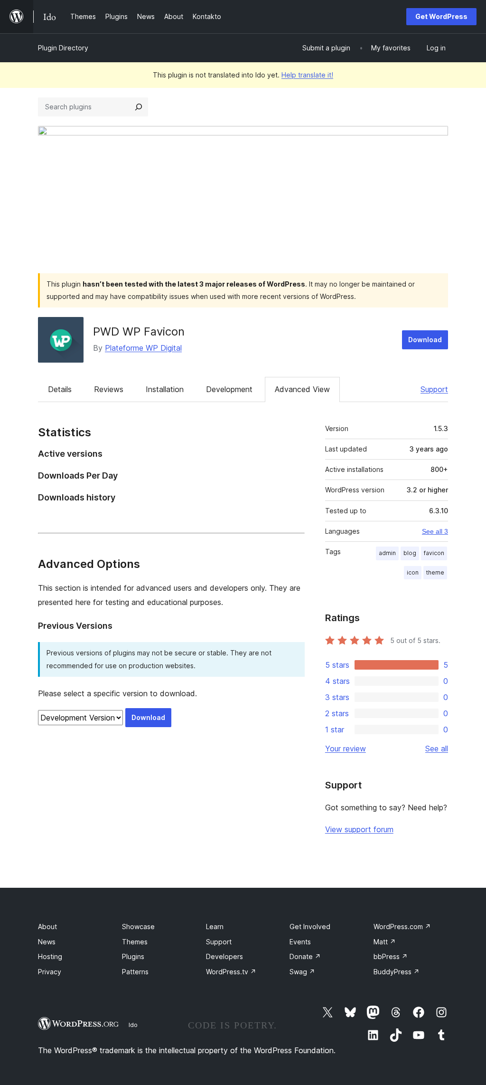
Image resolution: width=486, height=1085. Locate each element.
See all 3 (435, 531)
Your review (345, 748)
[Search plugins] (138, 106)
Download (425, 340)
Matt (385, 942)
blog (409, 553)
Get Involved (310, 926)
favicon (434, 553)
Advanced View (302, 389)
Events (300, 942)
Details (60, 389)
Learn (215, 926)
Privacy (49, 972)
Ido (133, 1024)
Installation (165, 389)
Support (434, 389)
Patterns (135, 972)
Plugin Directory (63, 48)
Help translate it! (307, 75)
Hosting (50, 956)
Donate (305, 956)
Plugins (133, 956)
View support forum (359, 829)
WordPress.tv (231, 972)
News (47, 942)
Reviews (108, 389)
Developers (224, 956)
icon (413, 572)
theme (435, 572)
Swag (302, 972)
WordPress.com (402, 926)
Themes (135, 942)
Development (229, 389)
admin (387, 553)
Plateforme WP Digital (143, 348)
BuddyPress (397, 972)
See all (436, 748)
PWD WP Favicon (139, 331)
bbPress (391, 956)
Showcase (138, 926)
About (47, 926)
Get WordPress (441, 16)
